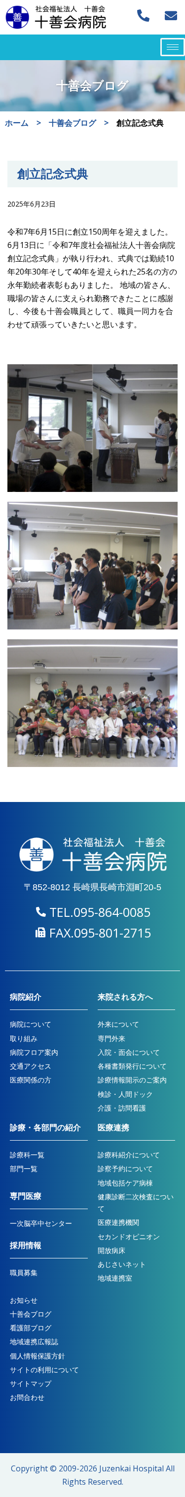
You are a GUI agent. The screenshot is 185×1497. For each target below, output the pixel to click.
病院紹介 (25, 997)
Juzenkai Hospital (131, 1468)
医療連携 (113, 1127)
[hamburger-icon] (172, 47)
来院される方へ (125, 997)
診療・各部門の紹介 (45, 1127)
